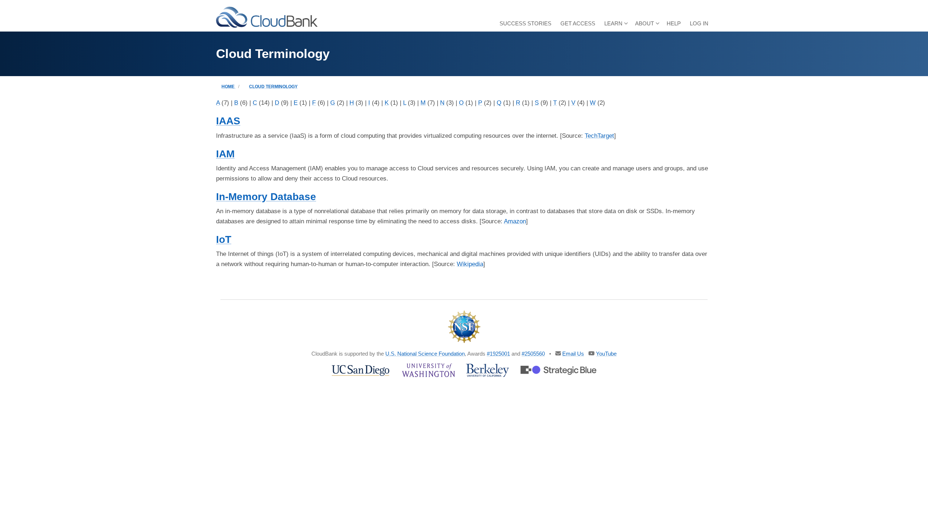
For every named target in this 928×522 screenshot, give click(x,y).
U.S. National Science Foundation (425, 354)
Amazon (515, 221)
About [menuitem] (647, 26)
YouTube (606, 354)
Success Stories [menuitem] (525, 23)
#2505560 (533, 354)
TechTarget (599, 135)
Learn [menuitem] (616, 26)
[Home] (267, 16)
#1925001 (498, 354)
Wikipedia (470, 264)
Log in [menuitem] (699, 23)
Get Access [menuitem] (577, 23)
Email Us (573, 354)
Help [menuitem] (674, 23)
